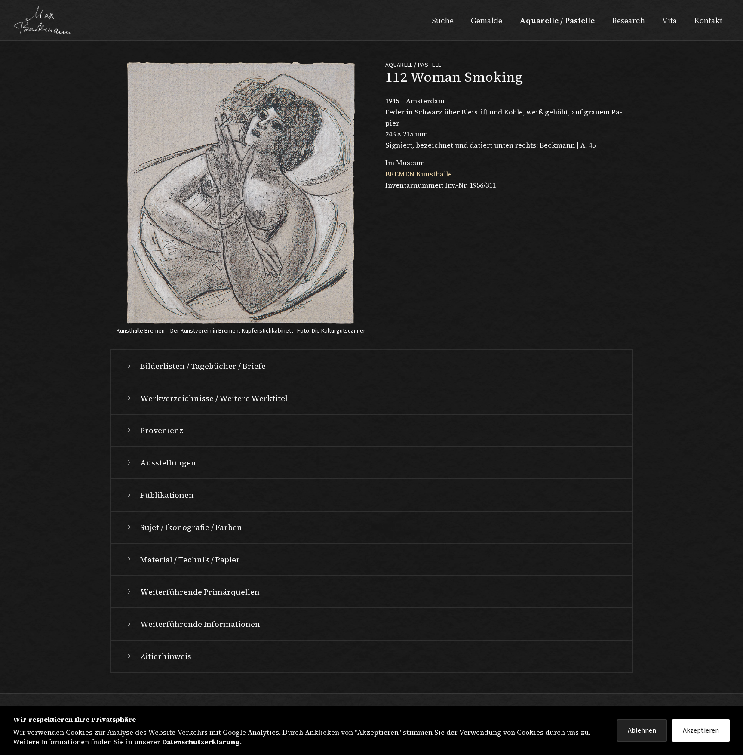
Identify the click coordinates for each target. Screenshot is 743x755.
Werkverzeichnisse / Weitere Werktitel (214, 398)
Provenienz (161, 430)
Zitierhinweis (165, 656)
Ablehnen (642, 730)
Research (628, 20)
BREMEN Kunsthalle (418, 174)
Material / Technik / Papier (190, 559)
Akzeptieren (701, 730)
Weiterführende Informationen (200, 624)
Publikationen (167, 495)
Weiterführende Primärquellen (200, 591)
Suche (443, 20)
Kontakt (708, 20)
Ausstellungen (168, 462)
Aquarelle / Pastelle (557, 20)
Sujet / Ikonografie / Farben (191, 527)
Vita (669, 20)
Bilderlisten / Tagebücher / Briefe (203, 366)
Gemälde (486, 20)
